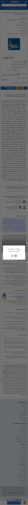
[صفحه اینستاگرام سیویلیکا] (12, 256)
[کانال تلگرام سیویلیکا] (15, 256)
